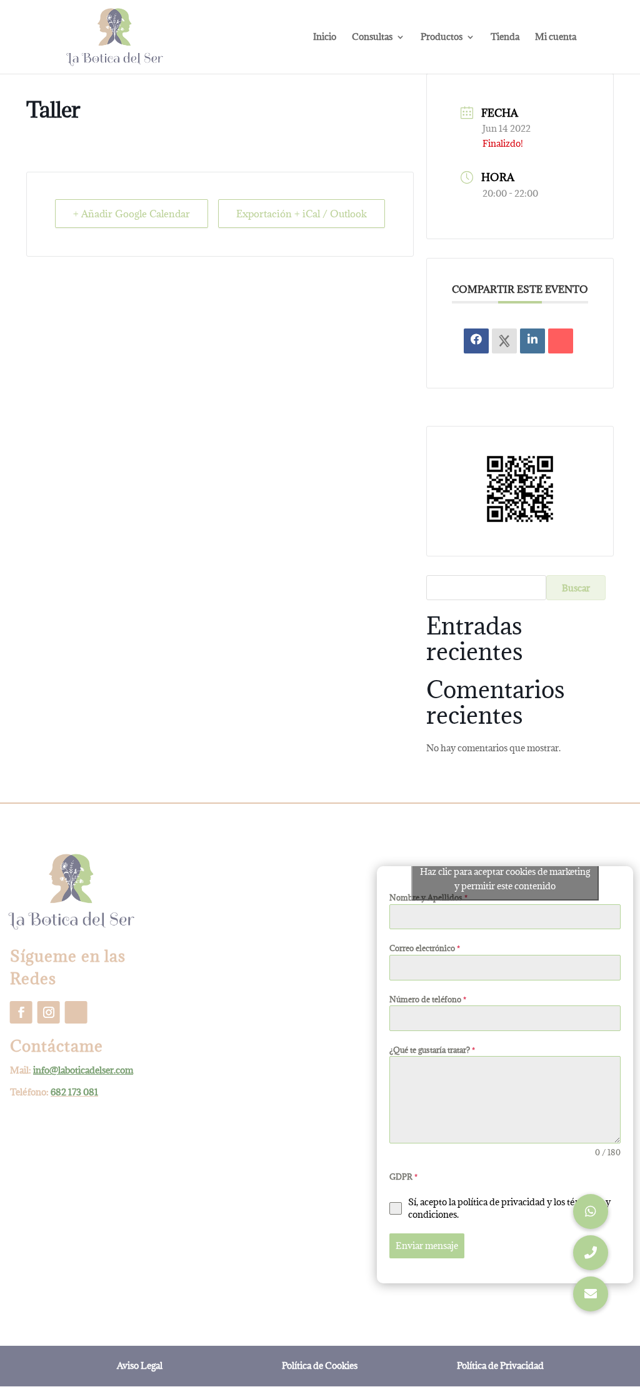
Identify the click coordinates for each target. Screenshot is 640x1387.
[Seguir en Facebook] (21, 1012)
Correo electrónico (424, 948)
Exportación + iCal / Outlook (301, 213)
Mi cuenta (555, 37)
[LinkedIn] (532, 340)
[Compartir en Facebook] (476, 340)
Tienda (505, 37)
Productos (441, 37)
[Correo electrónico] (560, 340)
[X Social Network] (504, 340)
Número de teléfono (427, 999)
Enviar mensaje (427, 1245)
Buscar (576, 588)
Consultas (372, 37)
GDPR (403, 1177)
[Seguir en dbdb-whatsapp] (76, 1012)
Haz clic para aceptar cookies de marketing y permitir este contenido (505, 879)
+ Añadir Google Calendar (131, 213)
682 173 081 (74, 1092)
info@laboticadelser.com (83, 1070)
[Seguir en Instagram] (49, 1012)
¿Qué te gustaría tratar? (432, 1050)
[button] (590, 1293)
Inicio (324, 37)
